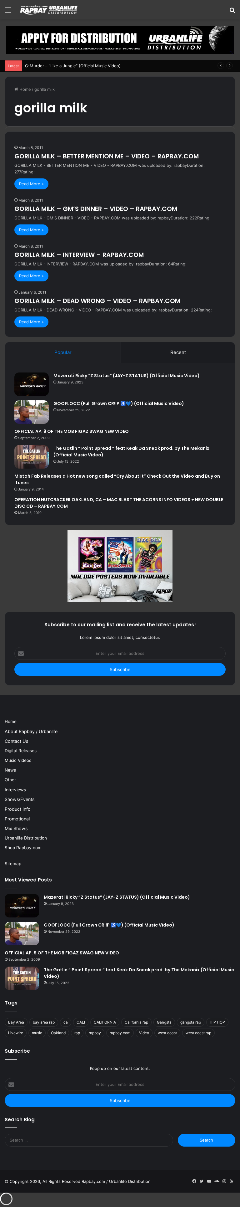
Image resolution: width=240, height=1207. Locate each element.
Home (24, 89)
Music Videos (18, 760)
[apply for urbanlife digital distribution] (120, 39)
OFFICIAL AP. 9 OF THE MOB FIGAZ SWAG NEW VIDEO (71, 431)
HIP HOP (217, 1022)
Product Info (18, 809)
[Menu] (8, 12)
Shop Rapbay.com (23, 847)
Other (10, 779)
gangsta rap (190, 1022)
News (10, 770)
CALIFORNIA (105, 1022)
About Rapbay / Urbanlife (31, 731)
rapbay (95, 1032)
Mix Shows (16, 828)
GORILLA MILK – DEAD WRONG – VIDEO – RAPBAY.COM (97, 300)
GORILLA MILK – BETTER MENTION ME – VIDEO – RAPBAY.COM (106, 156)
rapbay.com (120, 1032)
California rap (136, 1022)
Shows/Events (19, 799)
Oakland (58, 1032)
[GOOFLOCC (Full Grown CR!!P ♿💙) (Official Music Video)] (31, 412)
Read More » (31, 183)
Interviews (15, 789)
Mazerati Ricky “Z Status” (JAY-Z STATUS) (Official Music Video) (126, 375)
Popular (63, 352)
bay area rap (44, 1022)
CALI (81, 1022)
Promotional (17, 818)
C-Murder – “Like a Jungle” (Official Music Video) (73, 65)
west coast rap (198, 1032)
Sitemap (13, 863)
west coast (167, 1032)
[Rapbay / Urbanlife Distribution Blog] (48, 9)
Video (144, 1032)
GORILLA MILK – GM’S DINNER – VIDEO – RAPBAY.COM (95, 208)
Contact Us (16, 741)
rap (77, 1032)
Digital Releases (21, 750)
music (37, 1032)
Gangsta (164, 1022)
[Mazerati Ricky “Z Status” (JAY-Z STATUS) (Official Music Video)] (31, 384)
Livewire (15, 1032)
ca (65, 1022)
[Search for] (232, 12)
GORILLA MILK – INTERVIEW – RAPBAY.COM (79, 254)
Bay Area (16, 1022)
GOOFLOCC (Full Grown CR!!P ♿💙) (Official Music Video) (118, 403)
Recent (178, 352)
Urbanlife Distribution (26, 837)
